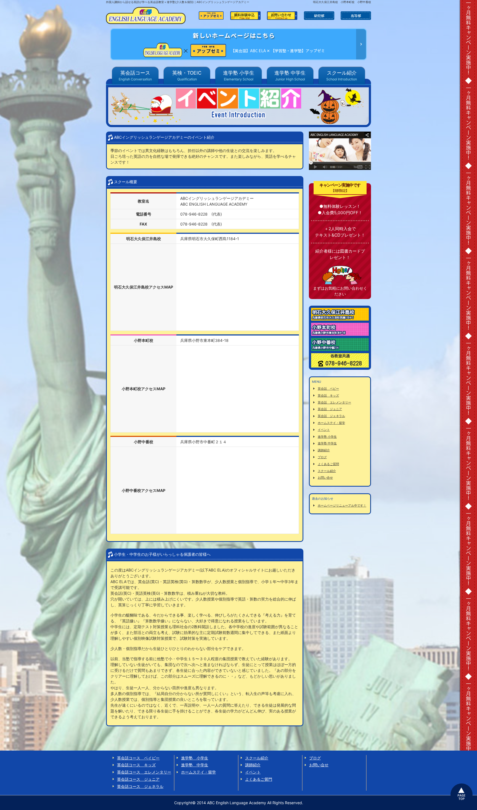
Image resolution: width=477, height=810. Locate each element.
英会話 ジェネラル (331, 416)
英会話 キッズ (328, 395)
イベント (324, 430)
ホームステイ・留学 (331, 423)
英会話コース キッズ (136, 764)
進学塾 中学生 (327, 443)
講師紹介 (324, 450)
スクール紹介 (327, 471)
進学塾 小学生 (327, 437)
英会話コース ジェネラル (140, 786)
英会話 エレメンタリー (334, 402)
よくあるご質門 (258, 779)
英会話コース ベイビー (138, 758)
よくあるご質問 (328, 464)
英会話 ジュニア (330, 409)
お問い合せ (325, 477)
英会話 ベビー (328, 388)
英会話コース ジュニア (138, 779)
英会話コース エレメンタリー (144, 772)
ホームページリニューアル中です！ (342, 505)
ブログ (322, 457)
